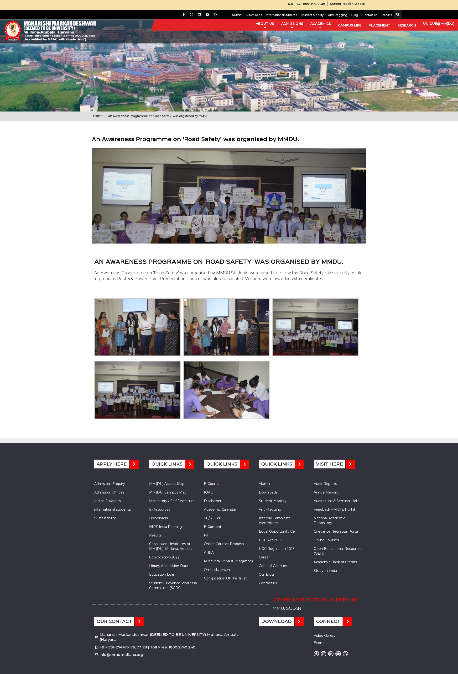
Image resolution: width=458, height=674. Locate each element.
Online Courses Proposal (224, 544)
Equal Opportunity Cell (277, 531)
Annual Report (326, 492)
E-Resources (159, 509)
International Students (281, 15)
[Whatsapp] (215, 14)
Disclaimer (212, 501)
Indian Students (107, 501)
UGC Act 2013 (270, 540)
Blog (354, 15)
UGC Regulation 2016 (276, 549)
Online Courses (326, 540)
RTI (207, 535)
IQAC (208, 492)
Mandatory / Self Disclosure (172, 501)
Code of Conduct (273, 566)
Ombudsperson (217, 570)
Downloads (254, 15)
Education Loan (162, 574)
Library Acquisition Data (168, 566)
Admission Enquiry (109, 484)
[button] (397, 15)
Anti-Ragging (337, 15)
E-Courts (211, 484)
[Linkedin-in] (330, 653)
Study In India (325, 570)
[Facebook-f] (183, 14)
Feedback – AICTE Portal (334, 509)
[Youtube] (207, 14)
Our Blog (266, 574)
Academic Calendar (220, 509)
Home (98, 116)
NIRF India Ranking (165, 527)
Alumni (237, 15)
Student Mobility (312, 15)
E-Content (212, 527)
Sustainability (105, 518)
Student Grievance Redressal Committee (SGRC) (173, 585)
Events (319, 643)
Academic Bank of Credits (335, 562)
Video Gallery (324, 635)
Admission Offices (109, 492)
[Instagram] (191, 14)
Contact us (369, 15)
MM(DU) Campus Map (168, 492)
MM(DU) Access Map (166, 484)
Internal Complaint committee (274, 520)
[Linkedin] (199, 14)
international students (112, 509)
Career (264, 557)
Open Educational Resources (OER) (338, 551)
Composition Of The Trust (225, 578)
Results (387, 15)
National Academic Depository (329, 520)
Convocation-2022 (164, 557)
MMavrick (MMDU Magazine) (228, 561)
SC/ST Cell (212, 518)
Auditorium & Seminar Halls (336, 501)
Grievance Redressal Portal (336, 531)
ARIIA (209, 552)
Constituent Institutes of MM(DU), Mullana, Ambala (170, 546)
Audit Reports (325, 484)
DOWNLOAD (276, 621)
